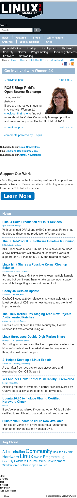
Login (72, 59)
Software (8, 56)
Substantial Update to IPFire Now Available (32, 421)
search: (4, 25)
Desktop (5, 340)
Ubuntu (5, 405)
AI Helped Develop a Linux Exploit (26, 360)
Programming (39, 52)
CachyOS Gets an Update (20, 291)
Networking (26, 56)
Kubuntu (10, 245)
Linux (12, 340)
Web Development (52, 461)
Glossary (7, 496)
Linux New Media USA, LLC (64, 495)
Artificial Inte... (7, 321)
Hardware (10, 456)
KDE (4, 245)
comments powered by (23, 135)
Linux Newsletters (29, 147)
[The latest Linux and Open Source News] (72, 63)
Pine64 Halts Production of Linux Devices (32, 222)
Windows (8, 465)
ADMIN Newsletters (30, 155)
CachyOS (15, 294)
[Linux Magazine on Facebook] (65, 63)
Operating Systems (65, 52)
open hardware (8, 225)
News (5, 37)
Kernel (17, 271)
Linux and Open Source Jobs (22, 151)
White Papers (55, 37)
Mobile (38, 457)
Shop (49, 41)
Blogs (36, 37)
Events (68, 451)
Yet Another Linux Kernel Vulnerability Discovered (38, 379)
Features (20, 37)
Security (23, 321)
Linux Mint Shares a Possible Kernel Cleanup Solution (34, 266)
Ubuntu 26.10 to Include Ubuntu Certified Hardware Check (31, 400)
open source (39, 465)
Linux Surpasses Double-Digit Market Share (33, 336)
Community (39, 451)
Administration (7, 271)
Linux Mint (24, 271)
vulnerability (25, 363)
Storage (18, 225)
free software (22, 465)
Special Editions (29, 41)
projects (18, 245)
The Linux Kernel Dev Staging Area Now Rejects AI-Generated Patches (36, 315)
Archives (7, 41)
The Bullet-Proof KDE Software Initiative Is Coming (38, 241)
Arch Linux (6, 294)
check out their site (16, 113)
